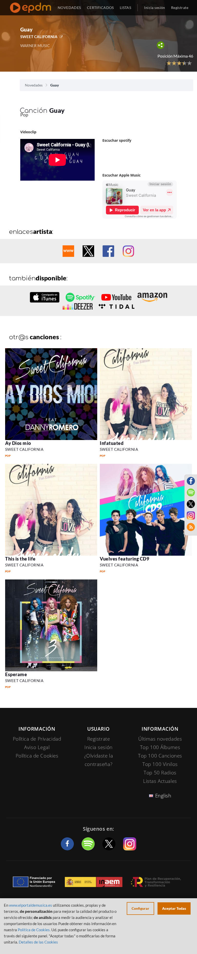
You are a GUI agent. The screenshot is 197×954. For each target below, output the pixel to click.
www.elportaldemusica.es (30, 905)
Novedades (34, 85)
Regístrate (179, 7)
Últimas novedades (160, 739)
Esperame (16, 674)
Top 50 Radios (160, 772)
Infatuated (111, 443)
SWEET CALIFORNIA (38, 36)
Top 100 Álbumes (160, 747)
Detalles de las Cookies (38, 942)
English (163, 795)
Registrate (98, 739)
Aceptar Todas (174, 908)
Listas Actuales (160, 781)
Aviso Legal (37, 747)
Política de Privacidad (37, 739)
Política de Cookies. (34, 929)
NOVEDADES (69, 7)
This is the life (20, 559)
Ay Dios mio (18, 443)
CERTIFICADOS (100, 7)
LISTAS (125, 7)
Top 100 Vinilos (160, 764)
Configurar (140, 908)
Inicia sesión (154, 7)
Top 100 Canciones (160, 755)
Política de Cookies (37, 755)
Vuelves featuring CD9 (124, 559)
